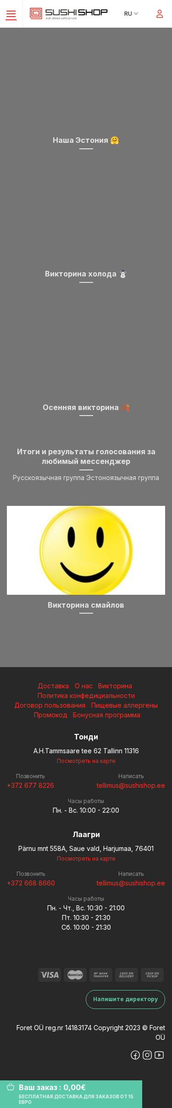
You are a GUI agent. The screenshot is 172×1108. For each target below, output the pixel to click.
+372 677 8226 (30, 785)
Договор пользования (49, 705)
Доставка (53, 686)
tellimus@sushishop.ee (131, 785)
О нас (84, 686)
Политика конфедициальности (86, 695)
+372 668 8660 (31, 883)
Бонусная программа (106, 715)
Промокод (50, 715)
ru (128, 13)
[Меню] (11, 14)
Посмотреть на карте (86, 760)
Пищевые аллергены (124, 705)
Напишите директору (125, 999)
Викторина (115, 686)
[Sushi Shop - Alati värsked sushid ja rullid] (69, 14)
